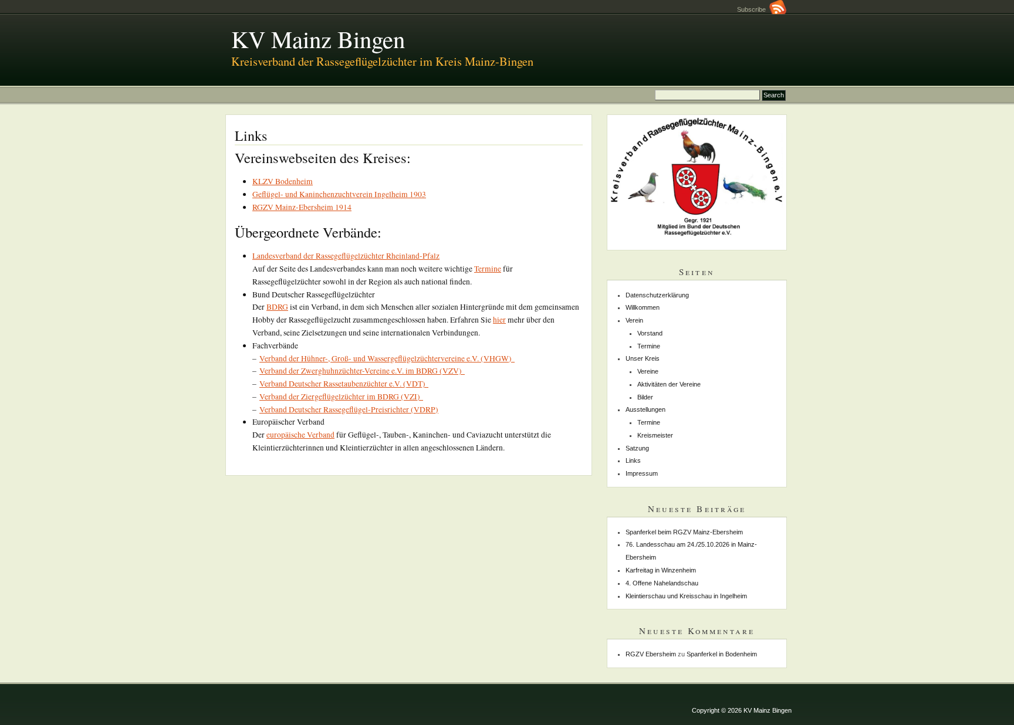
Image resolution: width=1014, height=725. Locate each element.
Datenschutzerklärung (657, 295)
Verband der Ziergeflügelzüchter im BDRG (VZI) (341, 396)
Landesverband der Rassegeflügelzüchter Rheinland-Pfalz (346, 255)
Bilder (645, 397)
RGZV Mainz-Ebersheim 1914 (301, 207)
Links (633, 460)
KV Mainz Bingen (318, 39)
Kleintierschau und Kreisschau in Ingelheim (686, 595)
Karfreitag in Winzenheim (661, 570)
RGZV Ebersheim (651, 654)
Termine (487, 268)
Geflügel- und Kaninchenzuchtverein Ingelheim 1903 (339, 194)
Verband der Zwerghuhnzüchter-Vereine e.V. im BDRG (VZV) (362, 370)
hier (499, 319)
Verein (634, 320)
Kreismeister (655, 435)
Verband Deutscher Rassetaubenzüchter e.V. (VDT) (343, 383)
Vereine (647, 371)
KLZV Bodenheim (282, 181)
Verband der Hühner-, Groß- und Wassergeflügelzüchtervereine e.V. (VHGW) (387, 358)
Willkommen (643, 307)
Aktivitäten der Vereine (669, 384)
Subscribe (753, 9)
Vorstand (650, 333)
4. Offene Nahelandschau (662, 583)
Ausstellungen (645, 409)
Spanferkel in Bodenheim (722, 654)
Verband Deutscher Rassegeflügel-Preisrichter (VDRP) (348, 409)
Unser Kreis (643, 358)
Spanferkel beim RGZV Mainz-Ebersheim (684, 532)
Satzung (637, 448)
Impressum (642, 473)
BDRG (277, 306)
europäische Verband (300, 434)
